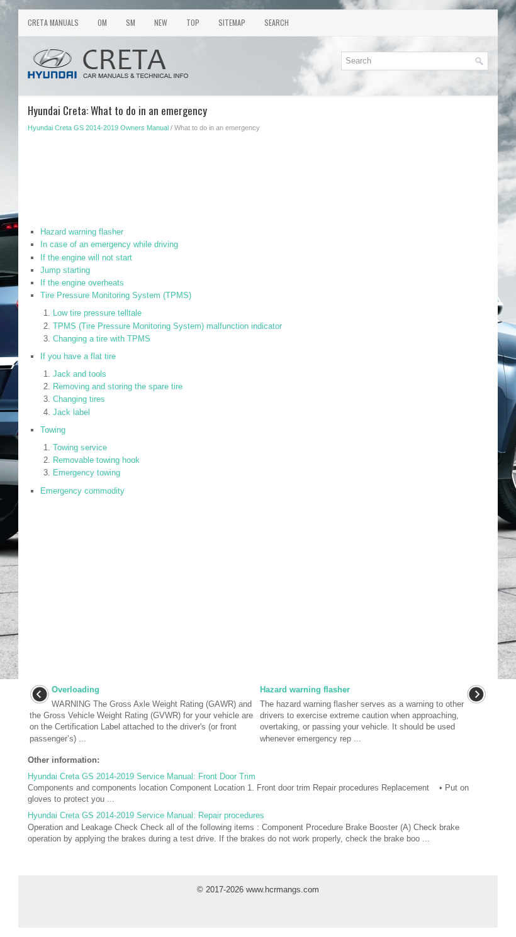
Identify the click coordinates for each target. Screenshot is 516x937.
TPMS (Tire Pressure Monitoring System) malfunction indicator (167, 326)
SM (130, 22)
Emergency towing (86, 472)
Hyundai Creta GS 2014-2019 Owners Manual (98, 127)
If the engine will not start (86, 257)
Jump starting (65, 270)
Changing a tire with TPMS (101, 338)
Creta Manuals (53, 22)
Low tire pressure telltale (97, 313)
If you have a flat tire (78, 356)
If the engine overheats (82, 282)
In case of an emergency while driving (109, 244)
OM (102, 22)
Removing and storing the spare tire (117, 386)
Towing (52, 430)
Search (276, 22)
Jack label (71, 412)
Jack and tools (79, 374)
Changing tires (79, 399)
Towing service (80, 447)
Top (192, 22)
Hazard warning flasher (81, 231)
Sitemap (231, 22)
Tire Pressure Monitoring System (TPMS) (115, 295)
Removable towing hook (96, 460)
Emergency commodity (82, 491)
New (160, 22)
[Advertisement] (258, 182)
